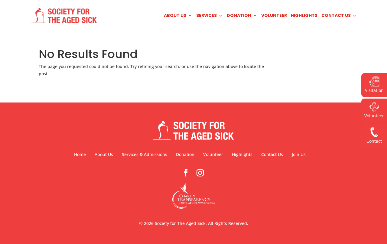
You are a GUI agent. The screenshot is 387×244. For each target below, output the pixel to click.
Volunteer (274, 15)
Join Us (299, 154)
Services (206, 15)
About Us (175, 15)
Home (80, 154)
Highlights (304, 15)
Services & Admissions (144, 154)
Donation (239, 15)
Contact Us (336, 15)
